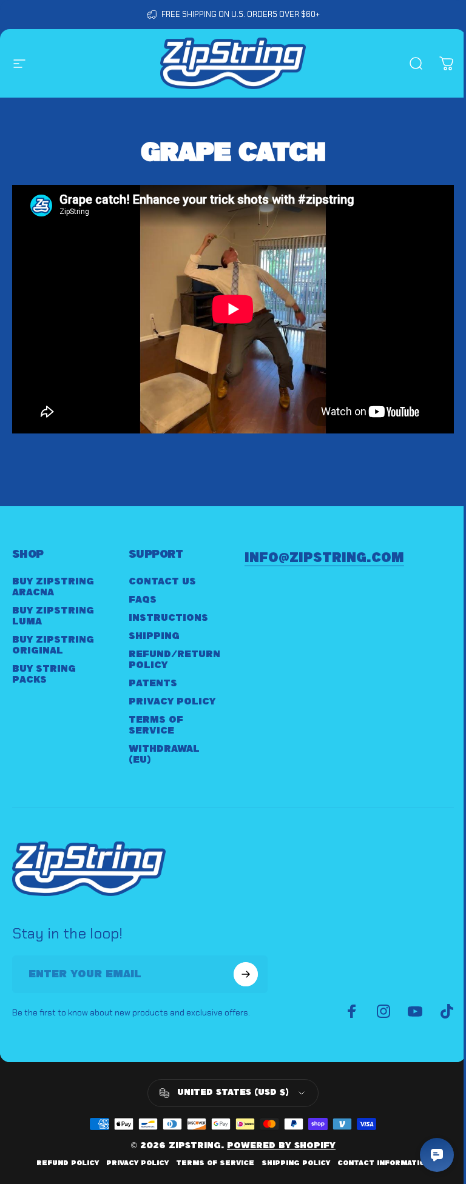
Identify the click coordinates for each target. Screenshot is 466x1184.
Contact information (383, 1163)
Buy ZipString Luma (53, 616)
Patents (153, 683)
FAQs (143, 599)
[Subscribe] (246, 974)
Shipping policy (296, 1163)
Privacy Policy (172, 701)
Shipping (154, 636)
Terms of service (215, 1163)
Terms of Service (156, 725)
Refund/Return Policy (174, 660)
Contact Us (162, 581)
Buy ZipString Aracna (53, 587)
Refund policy (67, 1163)
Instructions (168, 618)
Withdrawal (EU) (164, 754)
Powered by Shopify (281, 1146)
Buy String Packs (44, 674)
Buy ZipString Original (53, 645)
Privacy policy (137, 1163)
